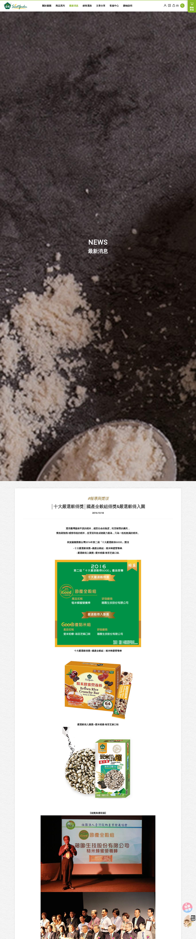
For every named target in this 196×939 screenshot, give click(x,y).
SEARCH (182, 5)
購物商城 (192, 8)
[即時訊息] (189, 921)
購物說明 (127, 5)
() (177, 5)
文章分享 (100, 5)
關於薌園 (46, 5)
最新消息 (73, 5)
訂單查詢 (169, 5)
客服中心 (114, 5)
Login (165, 5)
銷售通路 (87, 5)
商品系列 (60, 5)
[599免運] (187, 907)
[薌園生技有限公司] (15, 5)
